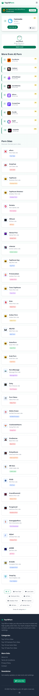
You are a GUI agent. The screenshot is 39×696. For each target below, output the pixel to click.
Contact (4, 666)
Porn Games (27, 601)
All (8, 591)
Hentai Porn (26, 605)
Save (33, 28)
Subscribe (20, 681)
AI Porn (28, 596)
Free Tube (18, 591)
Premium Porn (15, 596)
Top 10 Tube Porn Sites (9, 648)
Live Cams (30, 591)
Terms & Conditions (8, 660)
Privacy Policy (6, 663)
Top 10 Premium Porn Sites (10, 642)
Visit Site (11, 27)
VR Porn (14, 605)
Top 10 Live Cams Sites (9, 645)
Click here (32, 10)
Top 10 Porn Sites (7, 639)
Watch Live (19, 47)
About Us (4, 657)
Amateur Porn (13, 601)
